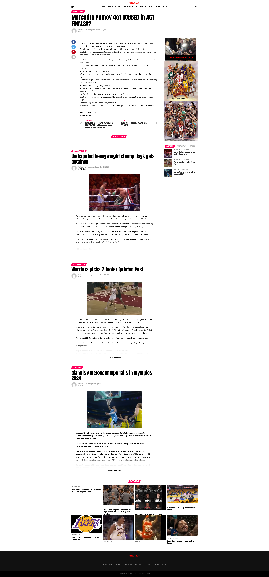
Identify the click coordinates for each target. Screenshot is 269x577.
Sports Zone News (114, 6)
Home (103, 6)
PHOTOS (157, 6)
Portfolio (148, 6)
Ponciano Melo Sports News (132, 6)
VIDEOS (165, 6)
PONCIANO (84, 32)
